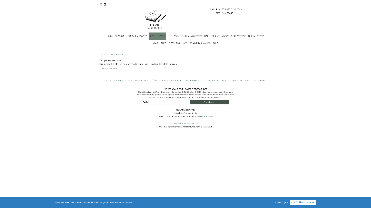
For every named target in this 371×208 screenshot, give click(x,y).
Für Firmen (176, 80)
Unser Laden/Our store (138, 80)
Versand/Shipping (193, 80)
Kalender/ (216, 36)
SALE (215, 43)
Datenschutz (236, 80)
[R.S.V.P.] (155, 30)
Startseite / (107, 54)
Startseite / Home (114, 80)
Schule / (137, 36)
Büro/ (237, 36)
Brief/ (255, 36)
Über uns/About (160, 80)
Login (212, 9)
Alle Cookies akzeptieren (302, 202)
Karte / (157, 36)
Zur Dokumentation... (108, 68)
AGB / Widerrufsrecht (216, 80)
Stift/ (173, 36)
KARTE (120, 54)
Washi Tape (159, 43)
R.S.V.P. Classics (116, 36)
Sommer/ (200, 43)
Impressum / (255, 80)
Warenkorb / (230, 9)
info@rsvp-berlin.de (204, 116)
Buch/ (191, 36)
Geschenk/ (178, 43)
